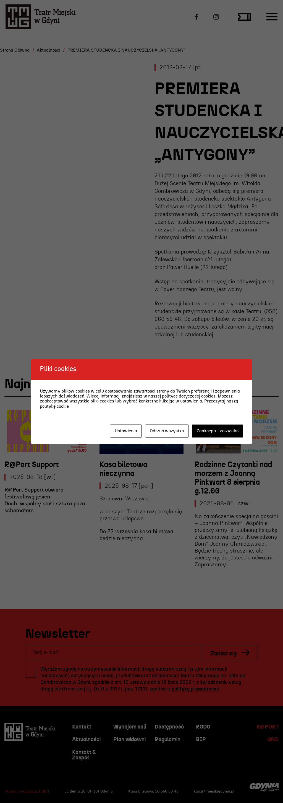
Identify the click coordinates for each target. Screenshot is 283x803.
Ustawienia (126, 431)
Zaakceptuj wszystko (217, 431)
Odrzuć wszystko (167, 431)
